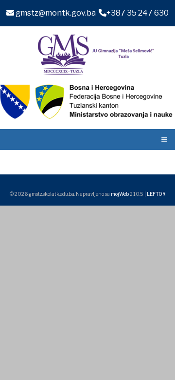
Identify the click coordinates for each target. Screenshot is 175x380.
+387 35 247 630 (137, 13)
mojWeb (120, 194)
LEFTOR (156, 194)
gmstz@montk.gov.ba (55, 13)
